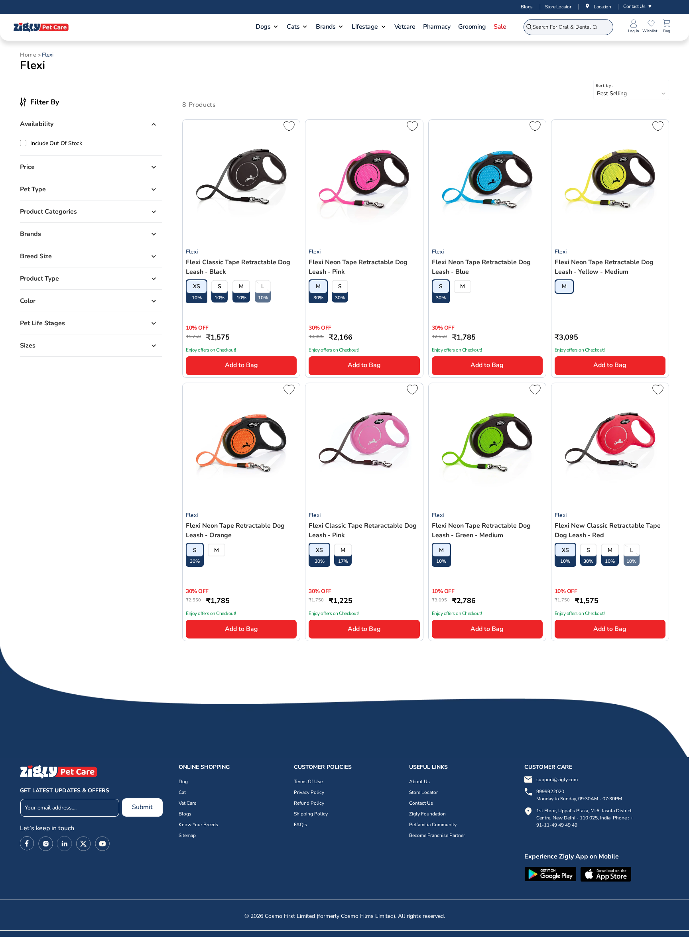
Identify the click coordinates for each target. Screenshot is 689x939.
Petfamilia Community (433, 824)
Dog (183, 781)
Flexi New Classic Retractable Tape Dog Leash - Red (608, 530)
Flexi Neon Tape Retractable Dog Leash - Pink (358, 267)
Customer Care (548, 767)
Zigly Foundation (427, 814)
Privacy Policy (309, 792)
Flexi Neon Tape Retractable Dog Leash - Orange (235, 530)
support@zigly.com (557, 779)
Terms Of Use (308, 781)
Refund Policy (309, 803)
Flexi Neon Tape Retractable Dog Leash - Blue (481, 267)
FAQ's (300, 824)
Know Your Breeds (198, 824)
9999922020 (579, 795)
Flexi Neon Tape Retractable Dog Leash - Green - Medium (481, 530)
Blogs (527, 7)
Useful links (428, 767)
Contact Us (637, 6)
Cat (182, 792)
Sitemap (187, 835)
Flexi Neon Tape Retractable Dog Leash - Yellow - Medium (604, 267)
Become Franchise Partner (437, 835)
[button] (267, 27)
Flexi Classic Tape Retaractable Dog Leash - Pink (363, 530)
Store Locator (558, 7)
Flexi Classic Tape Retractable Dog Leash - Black (238, 267)
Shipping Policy (311, 814)
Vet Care (187, 803)
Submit (142, 807)
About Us (419, 781)
